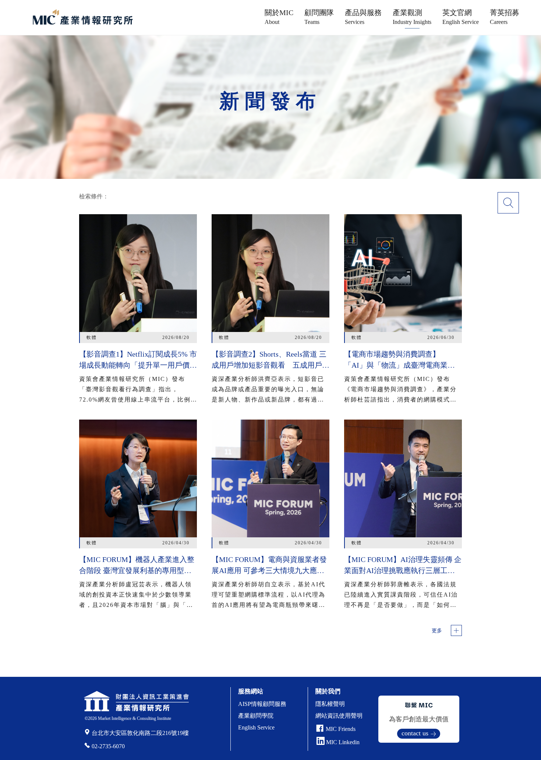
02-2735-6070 (108, 746)
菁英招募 (504, 16)
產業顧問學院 (255, 716)
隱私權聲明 (330, 704)
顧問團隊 (319, 16)
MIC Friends (341, 729)
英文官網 (460, 16)
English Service (256, 727)
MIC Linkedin (342, 742)
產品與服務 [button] (363, 16)
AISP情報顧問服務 (262, 704)
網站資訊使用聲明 (339, 716)
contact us (415, 733)
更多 (437, 630)
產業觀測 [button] (412, 16)
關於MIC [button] (279, 16)
